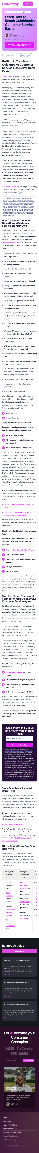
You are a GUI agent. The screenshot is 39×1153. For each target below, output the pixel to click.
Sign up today (29, 1060)
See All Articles (19, 951)
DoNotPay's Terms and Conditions (13, 751)
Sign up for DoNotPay (10, 187)
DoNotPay (10, 4)
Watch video (10, 1088)
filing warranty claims (10, 841)
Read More (7, 974)
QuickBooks (6, 76)
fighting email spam (22, 838)
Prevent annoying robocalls (23, 885)
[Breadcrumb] (3, 55)
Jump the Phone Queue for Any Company (18, 12)
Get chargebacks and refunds (10, 923)
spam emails (25, 902)
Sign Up (28, 4)
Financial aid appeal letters (14, 824)
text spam (24, 918)
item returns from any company (10, 912)
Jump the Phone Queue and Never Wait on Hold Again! (19, 44)
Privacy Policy (29, 751)
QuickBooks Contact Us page (24, 550)
